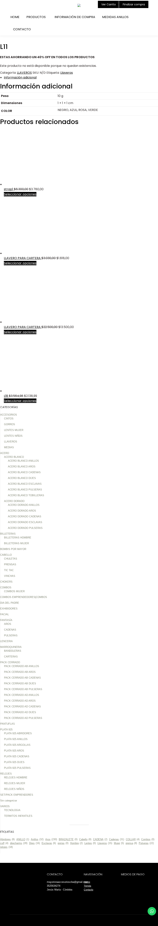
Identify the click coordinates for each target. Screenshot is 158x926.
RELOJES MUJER (14, 783)
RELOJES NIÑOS (14, 789)
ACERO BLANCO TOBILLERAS (26, 495)
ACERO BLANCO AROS (21, 466)
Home (87, 882)
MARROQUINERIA (11, 647)
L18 (6, 396)
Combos (147, 839)
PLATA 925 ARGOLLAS (17, 744)
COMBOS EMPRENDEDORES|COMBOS (23, 597)
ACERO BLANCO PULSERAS (25, 489)
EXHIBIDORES (9, 608)
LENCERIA (6, 641)
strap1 (9, 189)
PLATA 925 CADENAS (16, 756)
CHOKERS (6, 581)
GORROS (9, 424)
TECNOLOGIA (12, 810)
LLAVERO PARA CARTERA (22, 258)
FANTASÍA (6, 620)
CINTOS (8, 418)
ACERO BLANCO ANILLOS (23, 460)
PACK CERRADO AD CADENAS (22, 706)
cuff (4, 843)
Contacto (88, 889)
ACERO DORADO (14, 501)
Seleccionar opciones (20, 194)
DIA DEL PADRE (9, 602)
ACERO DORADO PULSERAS (25, 528)
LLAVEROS (24, 72)
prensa (131, 843)
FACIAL (4, 614)
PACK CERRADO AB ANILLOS (21, 666)
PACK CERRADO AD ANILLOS (21, 695)
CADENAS (10, 629)
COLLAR (133, 839)
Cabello (85, 839)
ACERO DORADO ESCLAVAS (25, 522)
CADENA (100, 839)
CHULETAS (10, 558)
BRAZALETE (68, 839)
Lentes (90, 843)
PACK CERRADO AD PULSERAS (23, 718)
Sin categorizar (8, 800)
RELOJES (6, 773)
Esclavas (49, 843)
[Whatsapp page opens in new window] (24, 5)
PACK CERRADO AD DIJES (20, 712)
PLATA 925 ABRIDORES (18, 733)
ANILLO (22, 839)
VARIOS (5, 806)
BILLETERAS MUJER (16, 543)
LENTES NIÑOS (13, 435)
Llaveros (66, 72)
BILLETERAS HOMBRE (17, 537)
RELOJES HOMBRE (15, 777)
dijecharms (18, 843)
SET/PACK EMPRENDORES (16, 794)
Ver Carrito (108, 4)
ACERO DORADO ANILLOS (24, 505)
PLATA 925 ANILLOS (16, 739)
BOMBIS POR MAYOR (13, 549)
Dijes (34, 843)
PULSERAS (11, 635)
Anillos (37, 839)
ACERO (4, 453)
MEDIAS (9, 447)
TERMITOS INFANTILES (18, 815)
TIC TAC (9, 570)
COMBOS (5, 587)
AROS (7, 624)
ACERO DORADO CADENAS (24, 516)
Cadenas (116, 839)
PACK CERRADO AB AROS (20, 672)
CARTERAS (11, 656)
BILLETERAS (8, 533)
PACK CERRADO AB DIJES (20, 683)
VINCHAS (9, 576)
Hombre (76, 843)
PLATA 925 (6, 729)
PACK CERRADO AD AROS (20, 700)
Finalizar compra (134, 4)
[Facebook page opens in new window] (12, 5)
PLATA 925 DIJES (14, 762)
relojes (6, 847)
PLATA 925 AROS (14, 750)
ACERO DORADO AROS (22, 510)
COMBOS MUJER (14, 591)
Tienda (87, 886)
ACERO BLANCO (14, 457)
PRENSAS (10, 564)
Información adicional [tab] (20, 77)
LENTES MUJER (13, 430)
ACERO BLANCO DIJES (22, 478)
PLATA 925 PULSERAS (17, 767)
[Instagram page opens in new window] (18, 5)
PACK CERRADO (10, 662)
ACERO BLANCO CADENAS (24, 472)
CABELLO (6, 554)
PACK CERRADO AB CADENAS (22, 677)
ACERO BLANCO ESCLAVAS (25, 483)
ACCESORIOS (8, 414)
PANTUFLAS (7, 723)
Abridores (7, 839)
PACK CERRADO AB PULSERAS (23, 689)
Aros (51, 839)
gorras (63, 843)
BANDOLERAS (12, 650)
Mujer (119, 843)
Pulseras (146, 843)
